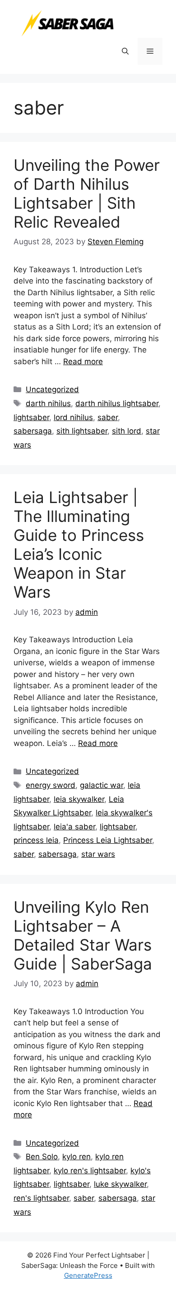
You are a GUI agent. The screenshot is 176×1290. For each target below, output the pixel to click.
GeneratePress (88, 1275)
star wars (98, 854)
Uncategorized (52, 389)
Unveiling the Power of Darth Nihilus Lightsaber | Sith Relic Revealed (87, 193)
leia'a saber (74, 826)
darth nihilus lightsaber (116, 403)
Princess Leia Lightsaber (107, 840)
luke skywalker (120, 1184)
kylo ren (76, 1156)
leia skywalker (79, 799)
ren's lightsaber (41, 1198)
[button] (125, 51)
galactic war (101, 785)
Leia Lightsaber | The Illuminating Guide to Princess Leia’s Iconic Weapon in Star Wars (79, 544)
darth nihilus (48, 403)
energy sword (50, 785)
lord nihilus (73, 417)
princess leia (36, 840)
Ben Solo (42, 1156)
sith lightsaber (81, 430)
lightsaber (31, 417)
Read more (83, 361)
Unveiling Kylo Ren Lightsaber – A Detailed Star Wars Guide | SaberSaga (83, 935)
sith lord (126, 430)
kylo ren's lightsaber (90, 1170)
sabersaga (33, 430)
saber (107, 417)
